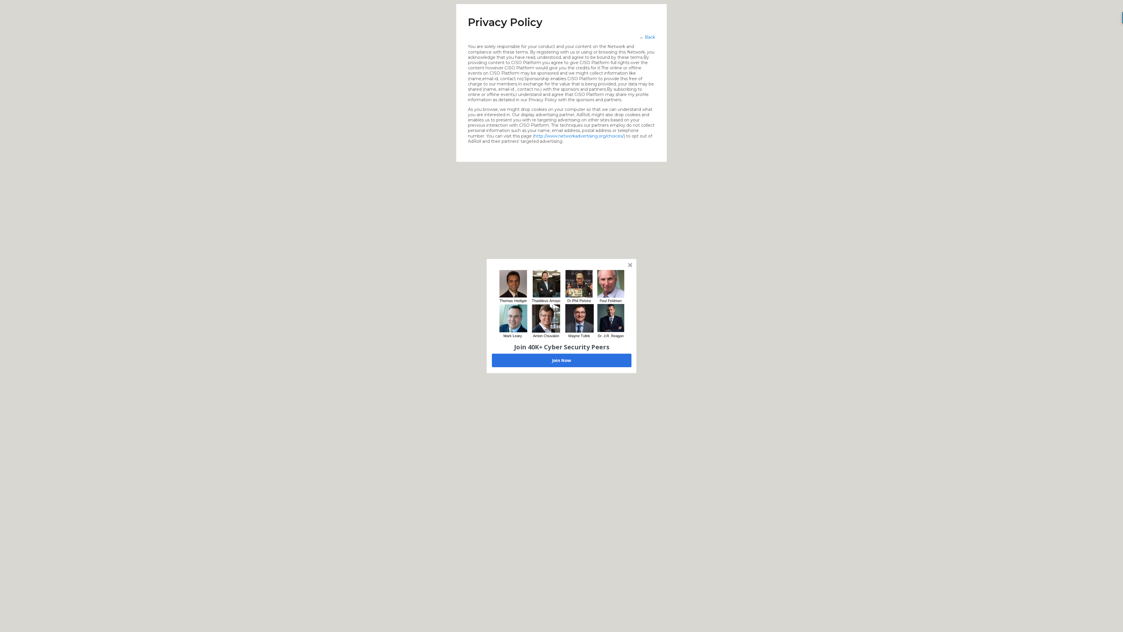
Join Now (561, 360)
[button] (562, 346)
